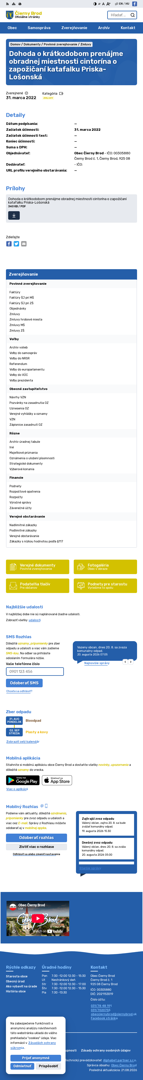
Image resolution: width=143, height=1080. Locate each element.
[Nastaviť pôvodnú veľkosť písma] (103, 4)
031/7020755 (100, 1010)
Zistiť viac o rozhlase (36, 847)
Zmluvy (48, 98)
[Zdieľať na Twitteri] (16, 244)
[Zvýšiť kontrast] (95, 4)
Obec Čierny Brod (124, 1065)
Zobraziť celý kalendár (22, 741)
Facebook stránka (104, 1018)
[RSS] (8, 4)
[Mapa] (13, 4)
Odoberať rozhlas (36, 837)
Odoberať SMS (24, 682)
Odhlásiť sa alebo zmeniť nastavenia (36, 854)
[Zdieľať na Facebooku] (9, 244)
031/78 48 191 (101, 1006)
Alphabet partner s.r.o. (120, 1060)
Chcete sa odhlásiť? (19, 691)
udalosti (35, 620)
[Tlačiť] (20, 4)
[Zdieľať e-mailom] (24, 244)
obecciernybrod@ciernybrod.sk (114, 1014)
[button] (125, 662)
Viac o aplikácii (17, 789)
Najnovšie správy (96, 663)
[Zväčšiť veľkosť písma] (108, 4)
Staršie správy (90, 868)
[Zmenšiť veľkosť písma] (99, 4)
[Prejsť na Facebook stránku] (134, 4)
